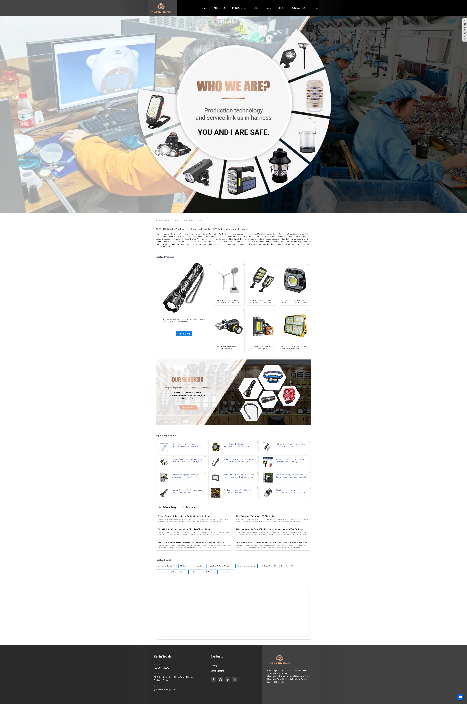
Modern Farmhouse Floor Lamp (192, 566)
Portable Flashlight (285, 679)
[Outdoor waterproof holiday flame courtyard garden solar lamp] (216, 493)
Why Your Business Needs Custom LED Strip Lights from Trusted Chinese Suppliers (272, 542)
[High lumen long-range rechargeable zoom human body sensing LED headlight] (229, 326)
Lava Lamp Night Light (166, 566)
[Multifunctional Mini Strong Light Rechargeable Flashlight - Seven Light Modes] (268, 447)
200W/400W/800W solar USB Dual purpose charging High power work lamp (239, 476)
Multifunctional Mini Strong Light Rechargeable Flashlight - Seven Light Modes (291, 445)
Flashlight (215, 665)
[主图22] (256, 442)
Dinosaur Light (226, 572)
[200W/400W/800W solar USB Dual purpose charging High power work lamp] (216, 477)
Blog (281, 7)
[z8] (308, 442)
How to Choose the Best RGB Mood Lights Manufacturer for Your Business (269, 529)
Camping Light (217, 670)
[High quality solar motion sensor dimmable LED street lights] (268, 462)
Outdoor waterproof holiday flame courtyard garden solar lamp (238, 491)
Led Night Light (179, 572)
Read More (184, 333)
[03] (275, 263)
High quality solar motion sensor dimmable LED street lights (290, 461)
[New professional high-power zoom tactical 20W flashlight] (164, 493)
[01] (275, 310)
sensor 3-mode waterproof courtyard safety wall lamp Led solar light (260, 302)
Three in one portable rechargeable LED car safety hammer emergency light (187, 461)
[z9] (242, 263)
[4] (308, 473)
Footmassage (163, 572)
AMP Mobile (281, 673)
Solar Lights (211, 572)
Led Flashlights (278, 682)
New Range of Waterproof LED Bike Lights (255, 516)
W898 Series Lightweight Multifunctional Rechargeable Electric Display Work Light (236, 445)
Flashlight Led (273, 676)
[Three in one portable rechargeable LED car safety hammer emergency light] (164, 462)
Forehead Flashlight (268, 566)
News (254, 7)
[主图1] (205, 442)
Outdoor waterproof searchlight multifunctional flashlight (185, 476)
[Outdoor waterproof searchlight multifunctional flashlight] (164, 477)
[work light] (308, 263)
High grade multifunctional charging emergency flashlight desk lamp (187, 445)
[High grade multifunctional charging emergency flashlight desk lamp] (164, 447)
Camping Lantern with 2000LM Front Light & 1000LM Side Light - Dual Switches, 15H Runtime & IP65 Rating (290, 491)
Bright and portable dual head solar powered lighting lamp (262, 347)
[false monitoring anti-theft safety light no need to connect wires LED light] (268, 477)
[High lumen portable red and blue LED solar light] (295, 326)
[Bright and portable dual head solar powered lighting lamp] (262, 326)
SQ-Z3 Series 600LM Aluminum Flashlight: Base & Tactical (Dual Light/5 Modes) (183, 320)
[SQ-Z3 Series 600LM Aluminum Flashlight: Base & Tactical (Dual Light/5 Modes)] (184, 289)
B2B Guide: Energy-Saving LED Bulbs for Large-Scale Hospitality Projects (191, 542)
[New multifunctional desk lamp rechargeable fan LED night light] (229, 280)
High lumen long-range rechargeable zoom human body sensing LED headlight (228, 348)
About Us (220, 7)
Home (203, 7)
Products (238, 7)
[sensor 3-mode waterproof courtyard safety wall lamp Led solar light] (262, 280)
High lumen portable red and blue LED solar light (294, 347)
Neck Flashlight (287, 566)
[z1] (256, 457)
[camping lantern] (308, 488)
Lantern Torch (195, 572)
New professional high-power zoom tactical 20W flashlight (187, 491)
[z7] (242, 310)
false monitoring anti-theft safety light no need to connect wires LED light (291, 476)
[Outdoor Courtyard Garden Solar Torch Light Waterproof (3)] (256, 488)
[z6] (308, 310)
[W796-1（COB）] (308, 457)
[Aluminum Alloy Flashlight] (210, 263)
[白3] (205, 457)
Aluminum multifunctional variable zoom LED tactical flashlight (239, 461)
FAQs (268, 7)
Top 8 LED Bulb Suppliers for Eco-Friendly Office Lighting (184, 529)
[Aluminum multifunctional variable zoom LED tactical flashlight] (216, 462)
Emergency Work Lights (246, 566)
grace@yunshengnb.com (165, 689)
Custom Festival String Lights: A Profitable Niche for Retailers (185, 516)
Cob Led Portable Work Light (221, 566)
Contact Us (298, 7)
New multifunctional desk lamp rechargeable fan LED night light (228, 302)
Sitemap (271, 673)
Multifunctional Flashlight (292, 676)
